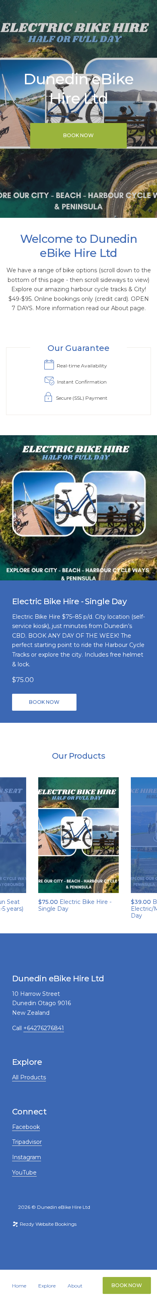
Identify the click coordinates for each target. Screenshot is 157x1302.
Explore (47, 1286)
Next (144, 835)
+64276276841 (43, 1028)
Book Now (127, 1285)
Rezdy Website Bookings (47, 1224)
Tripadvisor (27, 1142)
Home (19, 1286)
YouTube (24, 1172)
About (75, 1286)
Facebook (26, 1127)
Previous (13, 835)
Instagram (26, 1157)
